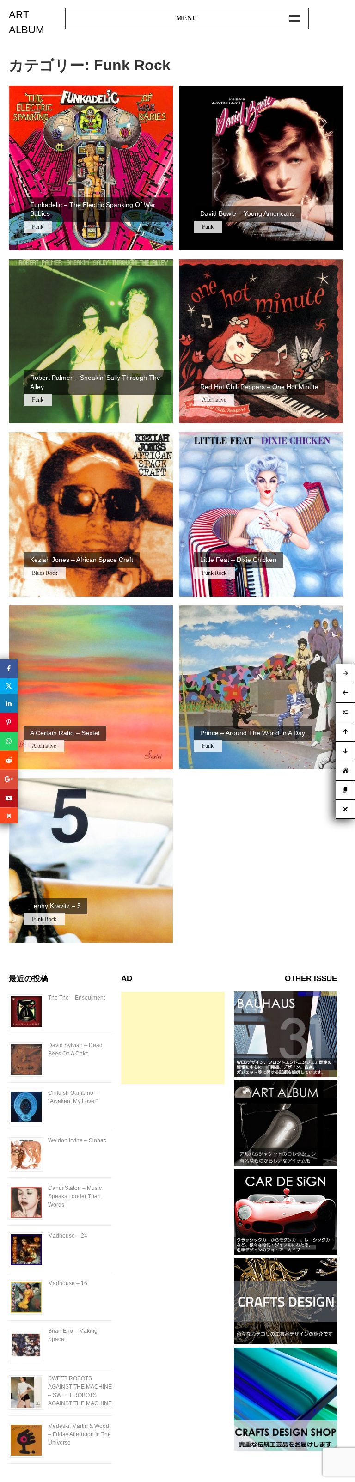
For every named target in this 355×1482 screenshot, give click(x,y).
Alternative (214, 399)
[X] (9, 686)
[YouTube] (9, 797)
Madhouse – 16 (67, 1283)
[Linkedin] (9, 703)
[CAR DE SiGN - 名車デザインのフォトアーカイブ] (285, 1252)
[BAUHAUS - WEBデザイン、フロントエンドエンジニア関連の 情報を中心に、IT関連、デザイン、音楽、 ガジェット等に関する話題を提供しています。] (285, 1075)
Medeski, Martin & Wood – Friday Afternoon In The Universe (79, 1434)
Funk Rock (214, 573)
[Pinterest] (9, 722)
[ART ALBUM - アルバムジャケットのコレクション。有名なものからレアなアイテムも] (285, 1163)
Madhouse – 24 (67, 1235)
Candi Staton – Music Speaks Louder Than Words (75, 1196)
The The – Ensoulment (76, 997)
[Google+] (9, 778)
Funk (37, 227)
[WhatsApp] (9, 741)
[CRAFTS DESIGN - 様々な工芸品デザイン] (285, 1342)
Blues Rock (44, 573)
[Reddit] (9, 759)
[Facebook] (9, 668)
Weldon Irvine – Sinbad (77, 1140)
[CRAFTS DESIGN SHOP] (285, 1448)
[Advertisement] (172, 1038)
